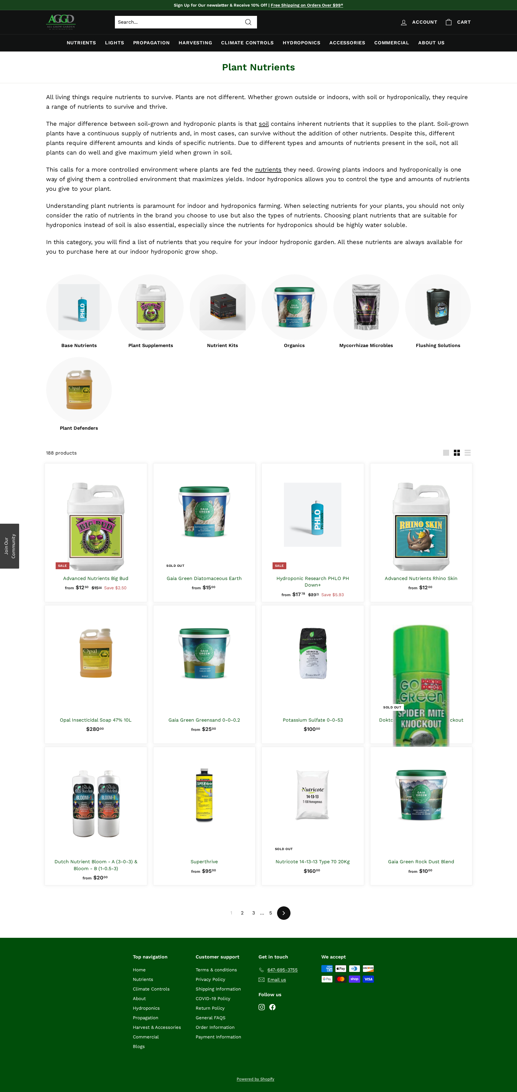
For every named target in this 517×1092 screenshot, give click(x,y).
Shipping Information (218, 989)
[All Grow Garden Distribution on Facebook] (272, 1006)
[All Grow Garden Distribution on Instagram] (261, 1006)
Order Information (215, 1027)
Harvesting (195, 43)
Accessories (347, 43)
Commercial (391, 43)
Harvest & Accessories (157, 1027)
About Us (431, 43)
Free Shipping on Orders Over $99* (307, 5)
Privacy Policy (210, 979)
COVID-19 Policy (213, 998)
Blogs (139, 1046)
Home (139, 970)
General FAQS (211, 1017)
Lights (114, 43)
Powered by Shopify (255, 1079)
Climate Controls (247, 43)
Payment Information (218, 1037)
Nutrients (81, 43)
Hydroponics (301, 43)
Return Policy (210, 1008)
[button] (9, 546)
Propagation (151, 43)
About (139, 998)
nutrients (268, 169)
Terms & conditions (216, 970)
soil (264, 123)
